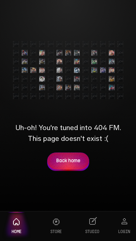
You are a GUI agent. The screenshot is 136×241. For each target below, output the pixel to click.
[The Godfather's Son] (112, 87)
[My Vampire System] (25, 53)
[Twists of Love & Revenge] (68, 87)
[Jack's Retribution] (112, 70)
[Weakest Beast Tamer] (94, 70)
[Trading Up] (77, 70)
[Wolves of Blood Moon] (77, 79)
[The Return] (77, 53)
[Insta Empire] (25, 61)
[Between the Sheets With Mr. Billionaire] (42, 70)
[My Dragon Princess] (33, 70)
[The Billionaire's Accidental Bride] (94, 53)
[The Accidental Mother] (59, 79)
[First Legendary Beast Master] (77, 61)
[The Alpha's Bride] (68, 53)
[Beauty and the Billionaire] (42, 79)
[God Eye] (94, 61)
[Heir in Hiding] (25, 70)
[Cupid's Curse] (59, 70)
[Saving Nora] (42, 53)
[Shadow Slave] (112, 61)
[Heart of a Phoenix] (42, 87)
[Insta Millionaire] (42, 61)
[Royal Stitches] (77, 87)
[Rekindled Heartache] (112, 53)
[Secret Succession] (59, 87)
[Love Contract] (103, 70)
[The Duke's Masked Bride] (59, 53)
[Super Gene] (112, 79)
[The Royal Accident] (59, 61)
